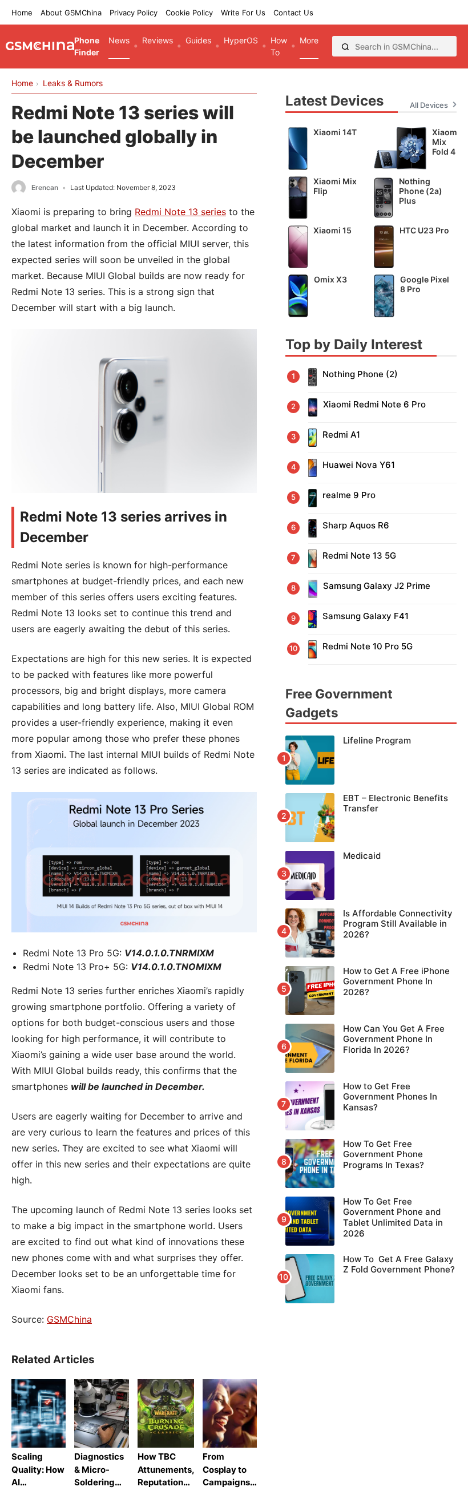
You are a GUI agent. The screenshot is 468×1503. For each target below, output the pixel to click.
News (119, 40)
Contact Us (293, 12)
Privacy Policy (134, 12)
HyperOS (241, 40)
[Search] (345, 46)
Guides (198, 40)
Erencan (44, 187)
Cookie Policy (189, 12)
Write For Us (243, 12)
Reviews (157, 40)
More (309, 40)
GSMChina (69, 1319)
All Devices (429, 105)
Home (22, 12)
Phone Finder (86, 46)
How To (279, 46)
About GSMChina (71, 12)
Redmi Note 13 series (180, 211)
